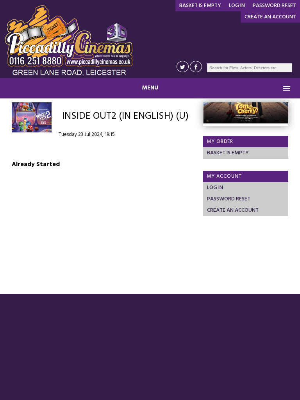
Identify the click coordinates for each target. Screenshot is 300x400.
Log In (237, 5)
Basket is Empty (200, 5)
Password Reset (274, 5)
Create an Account (270, 16)
